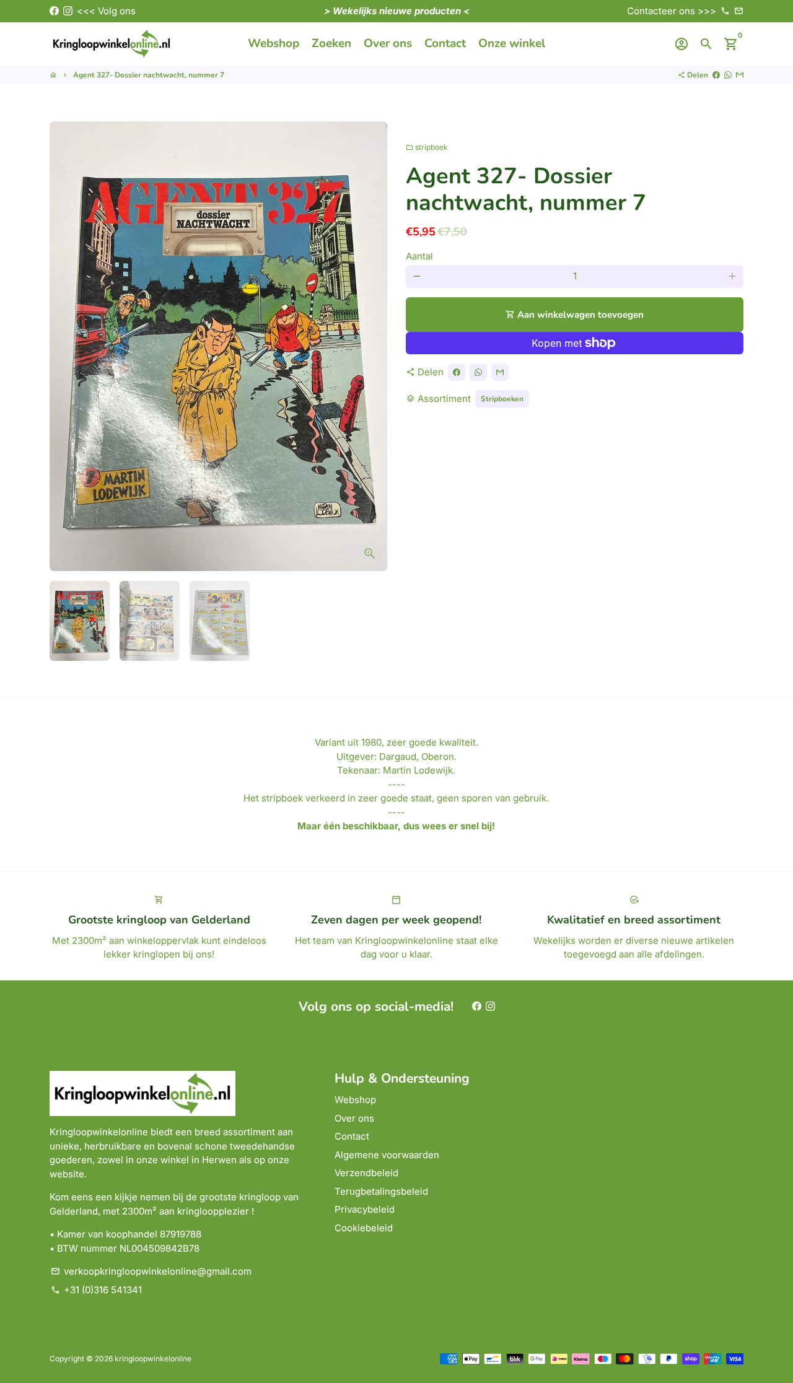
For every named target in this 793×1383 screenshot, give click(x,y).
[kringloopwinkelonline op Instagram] (67, 11)
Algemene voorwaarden (387, 1155)
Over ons (388, 43)
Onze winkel (511, 43)
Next (371, 346)
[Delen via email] (739, 75)
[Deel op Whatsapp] (728, 75)
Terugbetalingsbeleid (381, 1191)
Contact (445, 43)
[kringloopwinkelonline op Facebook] (54, 11)
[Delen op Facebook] (716, 75)
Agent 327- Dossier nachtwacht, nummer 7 (148, 75)
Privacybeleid (365, 1209)
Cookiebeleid (364, 1228)
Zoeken (331, 43)
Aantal (419, 256)
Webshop (273, 43)
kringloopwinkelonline (153, 1358)
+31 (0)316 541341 (96, 1290)
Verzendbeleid (366, 1173)
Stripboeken (502, 399)
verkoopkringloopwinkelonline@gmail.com (151, 1271)
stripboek (427, 147)
